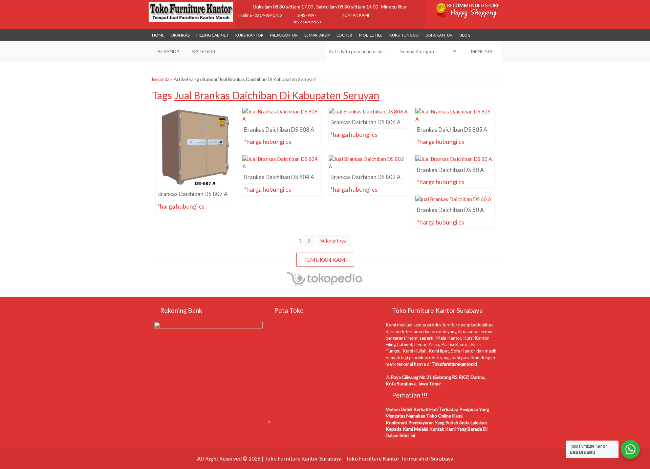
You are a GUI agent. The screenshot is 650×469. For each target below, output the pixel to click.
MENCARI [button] (481, 51)
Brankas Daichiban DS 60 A (454, 208)
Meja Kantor (284, 35)
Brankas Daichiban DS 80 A (454, 167)
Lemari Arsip (317, 35)
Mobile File (371, 35)
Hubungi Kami (197, 174)
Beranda (161, 79)
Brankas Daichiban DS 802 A (368, 167)
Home (158, 35)
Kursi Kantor (249, 35)
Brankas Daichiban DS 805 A (455, 120)
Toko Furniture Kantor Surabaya (303, 458)
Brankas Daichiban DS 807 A (195, 120)
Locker (344, 35)
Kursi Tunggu (404, 35)
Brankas (180, 35)
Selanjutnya (333, 240)
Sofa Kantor (439, 35)
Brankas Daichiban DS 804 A (282, 167)
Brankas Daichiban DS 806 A (368, 120)
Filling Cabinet (212, 35)
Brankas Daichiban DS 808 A (282, 120)
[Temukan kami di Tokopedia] (324, 283)
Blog (465, 35)
